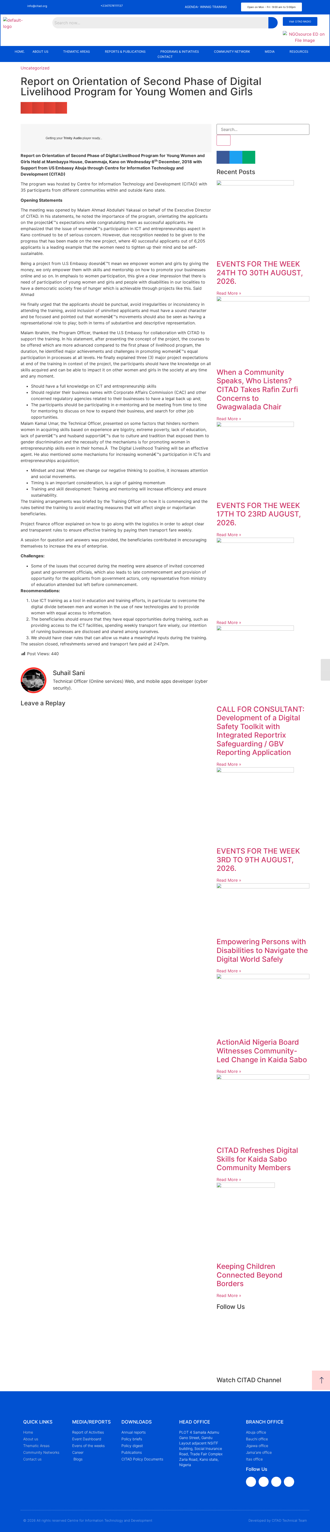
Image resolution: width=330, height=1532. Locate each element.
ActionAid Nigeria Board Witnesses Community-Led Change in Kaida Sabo (262, 1051)
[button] (44, 51)
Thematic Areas (76, 51)
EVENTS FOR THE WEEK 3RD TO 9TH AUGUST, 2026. (258, 860)
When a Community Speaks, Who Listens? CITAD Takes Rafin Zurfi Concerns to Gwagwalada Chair (257, 389)
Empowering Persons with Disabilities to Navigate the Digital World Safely (262, 950)
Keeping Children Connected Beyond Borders (250, 1275)
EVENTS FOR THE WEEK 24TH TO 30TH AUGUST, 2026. (260, 273)
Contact (165, 57)
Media (270, 51)
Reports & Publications (125, 51)
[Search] (223, 140)
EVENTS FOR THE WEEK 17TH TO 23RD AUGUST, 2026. (259, 514)
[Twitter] (264, 1482)
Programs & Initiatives (179, 51)
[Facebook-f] (251, 1482)
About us (40, 51)
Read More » (229, 293)
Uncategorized (35, 68)
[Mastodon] (289, 1482)
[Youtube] (276, 1482)
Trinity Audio (72, 138)
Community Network (232, 51)
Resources (299, 51)
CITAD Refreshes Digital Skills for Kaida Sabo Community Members (257, 1159)
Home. (20, 51)
